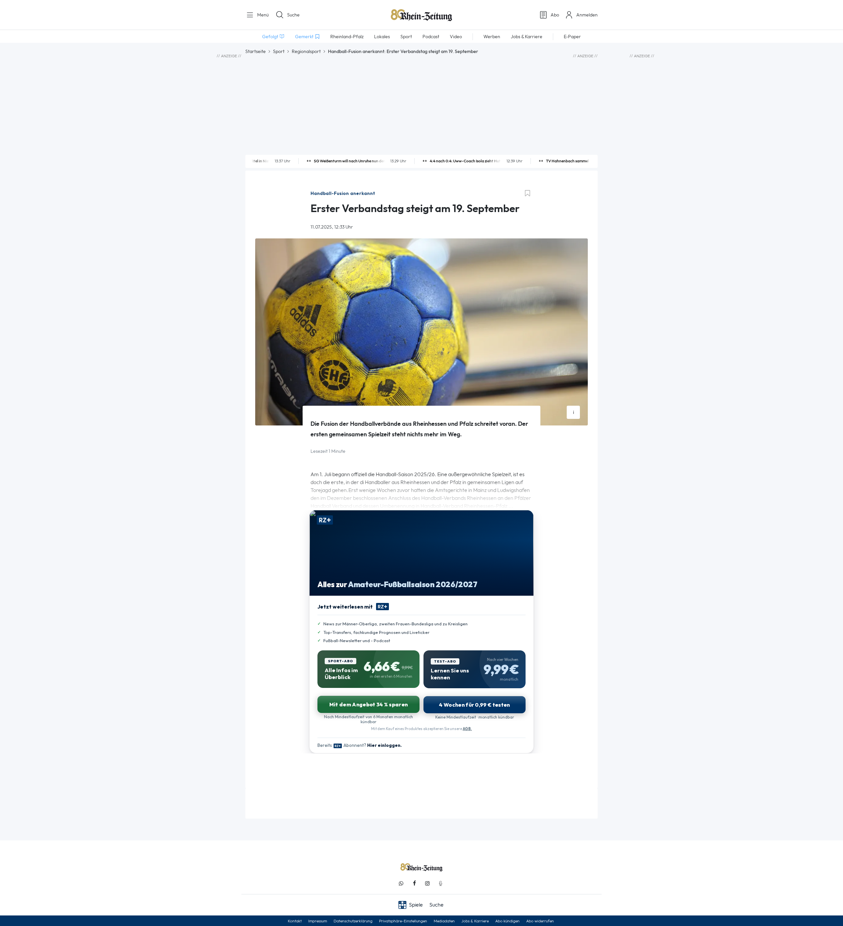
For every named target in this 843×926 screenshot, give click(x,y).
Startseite (255, 51)
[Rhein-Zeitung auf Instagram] (427, 883)
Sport (279, 51)
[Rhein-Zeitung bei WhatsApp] (401, 883)
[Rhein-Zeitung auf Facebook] (414, 883)
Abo (555, 15)
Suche (293, 15)
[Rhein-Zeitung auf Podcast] (440, 883)
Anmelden (587, 15)
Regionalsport (306, 51)
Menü (262, 15)
